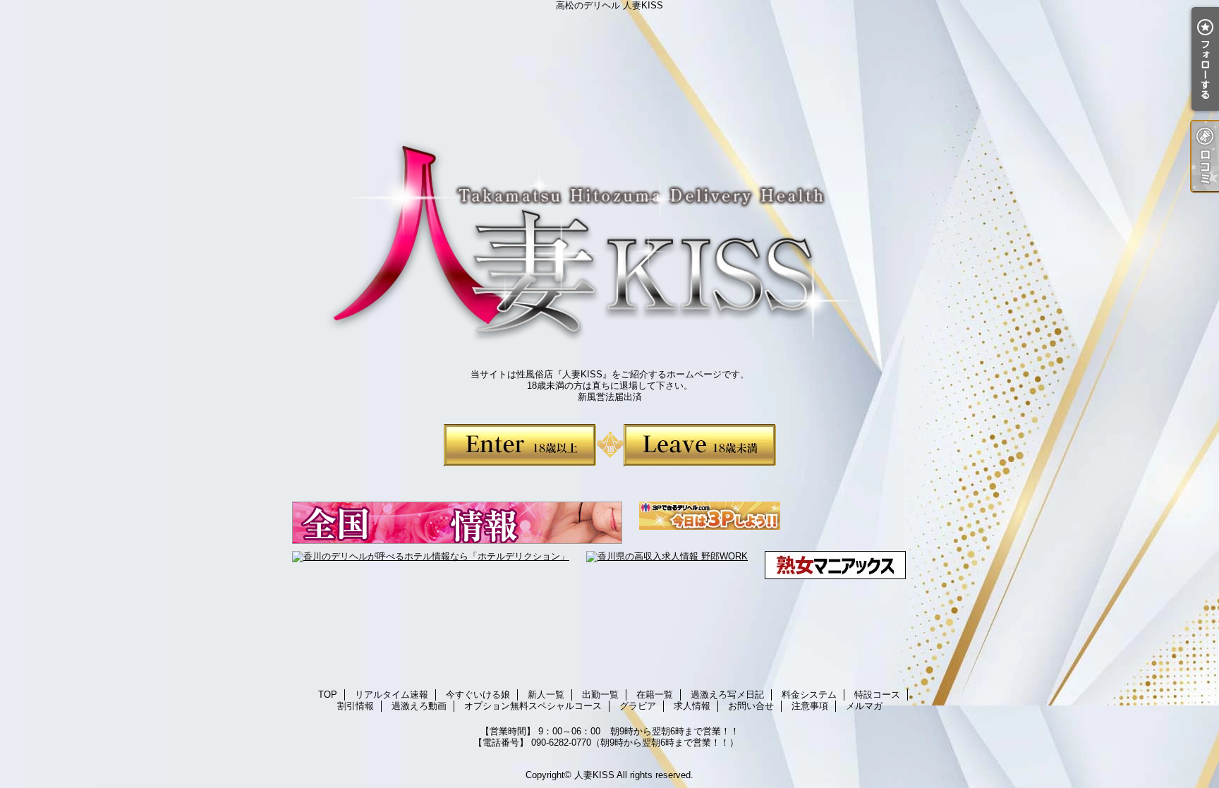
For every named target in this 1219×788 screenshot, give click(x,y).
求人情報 (692, 706)
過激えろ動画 (419, 706)
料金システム (809, 694)
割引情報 (355, 706)
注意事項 (810, 706)
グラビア (637, 706)
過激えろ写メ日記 (727, 694)
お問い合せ (751, 706)
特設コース (877, 694)
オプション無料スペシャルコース (533, 706)
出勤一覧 (600, 694)
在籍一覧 (654, 694)
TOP (327, 694)
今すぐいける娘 (478, 694)
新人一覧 (546, 694)
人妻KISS (594, 775)
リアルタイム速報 (391, 694)
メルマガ (864, 706)
